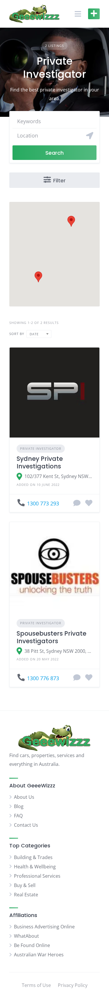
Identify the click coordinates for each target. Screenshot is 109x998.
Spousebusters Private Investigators (51, 637)
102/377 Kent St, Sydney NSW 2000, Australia (58, 476)
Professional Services (37, 876)
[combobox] (38, 334)
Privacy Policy (72, 985)
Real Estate (26, 894)
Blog (19, 806)
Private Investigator (40, 448)
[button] (38, 277)
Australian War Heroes (39, 954)
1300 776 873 (43, 678)
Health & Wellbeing (35, 866)
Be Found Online (32, 945)
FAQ (18, 815)
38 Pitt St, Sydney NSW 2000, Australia (58, 651)
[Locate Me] (90, 135)
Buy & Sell (24, 885)
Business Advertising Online (44, 926)
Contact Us (26, 825)
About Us (24, 797)
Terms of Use (36, 985)
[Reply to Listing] (77, 503)
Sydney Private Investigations (40, 462)
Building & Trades (33, 857)
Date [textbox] (34, 334)
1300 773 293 (43, 503)
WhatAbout (26, 936)
